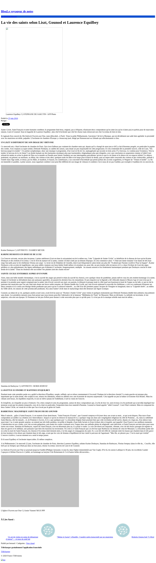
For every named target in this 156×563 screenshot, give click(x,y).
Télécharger (5, 552)
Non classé (30, 543)
